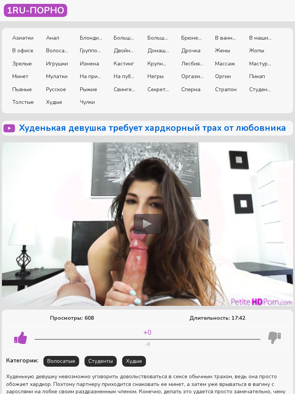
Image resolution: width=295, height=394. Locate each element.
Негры (156, 76)
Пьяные (22, 89)
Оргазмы (192, 76)
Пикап (257, 76)
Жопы (256, 50)
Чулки (87, 102)
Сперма (191, 89)
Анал (52, 38)
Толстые (23, 102)
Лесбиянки (192, 63)
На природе (91, 76)
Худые (54, 102)
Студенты (260, 89)
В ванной (226, 38)
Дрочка (191, 50)
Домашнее (159, 50)
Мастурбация (260, 63)
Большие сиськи (125, 38)
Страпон (226, 89)
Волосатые (57, 50)
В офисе (22, 50)
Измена (89, 63)
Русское (56, 89)
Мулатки (57, 76)
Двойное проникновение (125, 50)
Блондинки (91, 38)
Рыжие (88, 89)
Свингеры (125, 89)
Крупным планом (159, 63)
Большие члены (159, 38)
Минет (20, 76)
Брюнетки (192, 38)
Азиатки (22, 38)
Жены (222, 50)
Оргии (223, 76)
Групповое (91, 50)
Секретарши (159, 89)
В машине (260, 38)
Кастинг (124, 63)
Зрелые (22, 63)
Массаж (225, 63)
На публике (125, 76)
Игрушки (57, 63)
